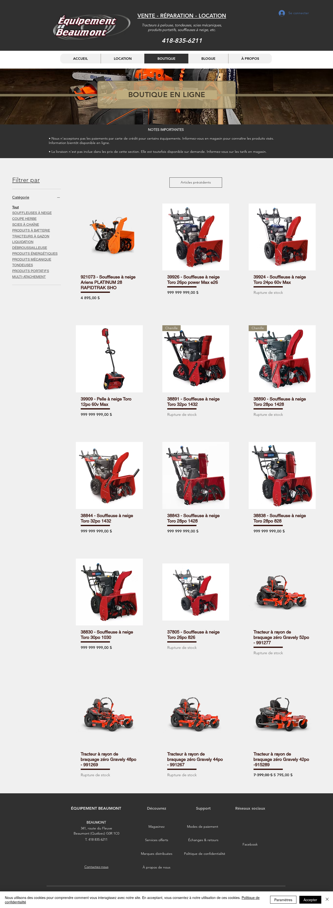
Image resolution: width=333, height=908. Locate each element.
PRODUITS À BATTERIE (31, 230)
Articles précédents (196, 182)
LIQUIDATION (22, 242)
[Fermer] (327, 899)
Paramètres (283, 899)
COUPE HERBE (24, 219)
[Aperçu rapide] (109, 237)
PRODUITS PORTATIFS (30, 271)
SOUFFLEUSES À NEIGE (32, 213)
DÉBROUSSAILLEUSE (29, 248)
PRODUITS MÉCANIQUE (31, 259)
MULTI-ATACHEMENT (29, 277)
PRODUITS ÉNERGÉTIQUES (35, 253)
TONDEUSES (22, 265)
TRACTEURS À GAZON (30, 236)
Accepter (310, 899)
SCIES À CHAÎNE (25, 224)
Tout (15, 207)
